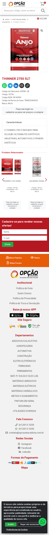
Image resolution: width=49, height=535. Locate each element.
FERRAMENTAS (24, 371)
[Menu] (4, 4)
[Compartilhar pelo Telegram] (10, 85)
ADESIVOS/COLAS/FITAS (24, 341)
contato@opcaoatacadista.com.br (26, 432)
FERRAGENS (24, 366)
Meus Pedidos (15, 258)
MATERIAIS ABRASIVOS (24, 381)
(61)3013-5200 (26, 428)
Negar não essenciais (29, 524)
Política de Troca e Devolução (24, 303)
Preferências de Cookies (17, 530)
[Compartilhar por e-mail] (21, 85)
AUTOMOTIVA (24, 351)
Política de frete (24, 288)
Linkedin (26, 452)
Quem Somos (24, 293)
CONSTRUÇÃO (24, 356)
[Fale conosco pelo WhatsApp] (42, 522)
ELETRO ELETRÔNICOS (24, 361)
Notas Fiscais (15, 263)
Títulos (37, 258)
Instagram (26, 444)
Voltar (43, 18)
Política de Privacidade (24, 298)
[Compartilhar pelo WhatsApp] (4, 85)
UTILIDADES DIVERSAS (24, 411)
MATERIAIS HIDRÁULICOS (25, 391)
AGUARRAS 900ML (36, 181)
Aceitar (11, 524)
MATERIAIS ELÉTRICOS (24, 386)
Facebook (26, 448)
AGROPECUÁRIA (24, 346)
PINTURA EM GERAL (24, 401)
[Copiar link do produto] (27, 85)
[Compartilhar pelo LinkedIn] (15, 85)
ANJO (10, 103)
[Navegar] (3, 179)
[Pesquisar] (43, 10)
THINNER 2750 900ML (12, 181)
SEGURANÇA (24, 406)
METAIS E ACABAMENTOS (24, 396)
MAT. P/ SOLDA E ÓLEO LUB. (24, 376)
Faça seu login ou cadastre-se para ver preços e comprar (24, 110)
